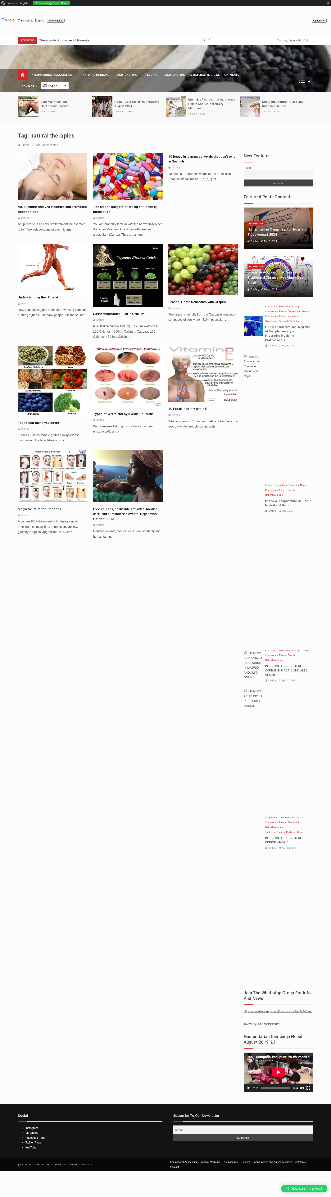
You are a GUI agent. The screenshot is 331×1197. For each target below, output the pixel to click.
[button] (304, 1188)
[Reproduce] (249, 1088)
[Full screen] (308, 1088)
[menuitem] (3, 3)
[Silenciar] (302, 1088)
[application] (278, 1072)
